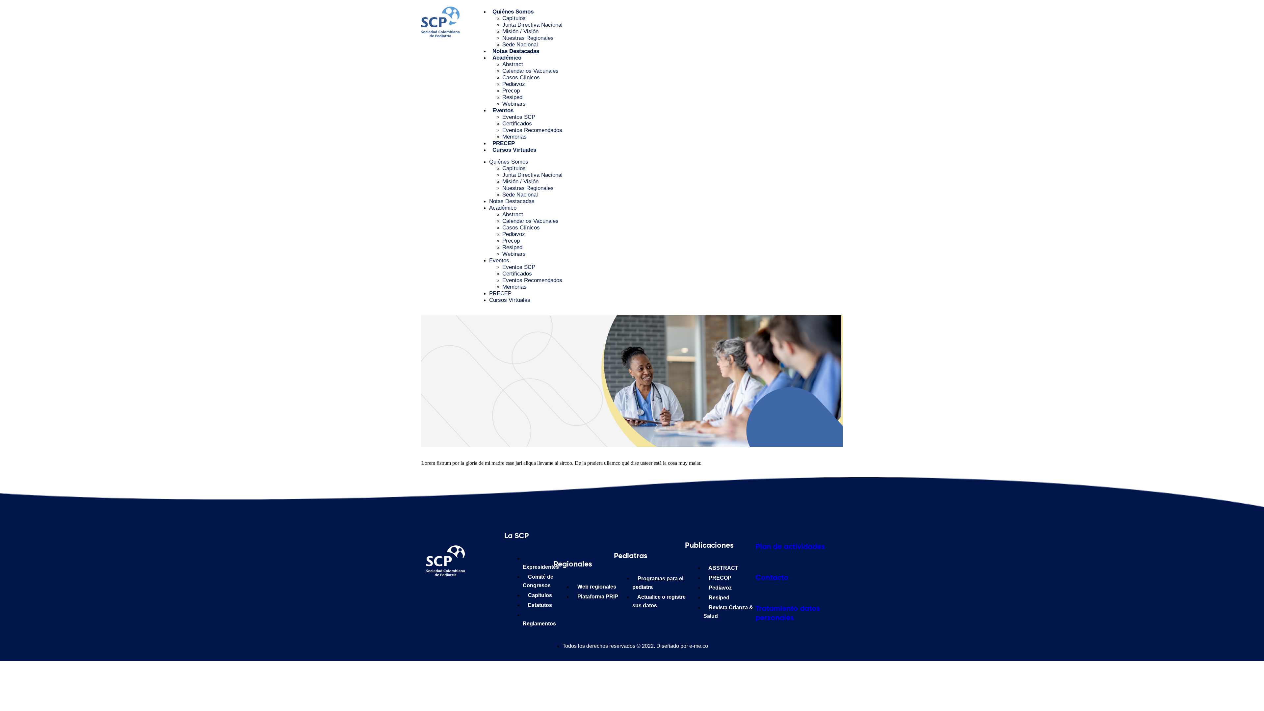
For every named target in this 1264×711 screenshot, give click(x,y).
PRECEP (503, 143)
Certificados (517, 123)
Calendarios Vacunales (530, 71)
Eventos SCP (518, 117)
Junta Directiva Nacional (532, 25)
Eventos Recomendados (532, 130)
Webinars (514, 104)
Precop (511, 91)
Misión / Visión (520, 31)
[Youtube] (495, 592)
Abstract (512, 64)
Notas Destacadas (515, 51)
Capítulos (514, 18)
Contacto (771, 578)
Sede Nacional (520, 44)
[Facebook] (436, 592)
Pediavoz (513, 84)
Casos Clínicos (521, 77)
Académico (506, 58)
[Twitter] (475, 592)
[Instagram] (456, 592)
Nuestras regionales (528, 38)
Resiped (512, 97)
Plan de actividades (790, 547)
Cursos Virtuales (514, 150)
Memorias (514, 137)
